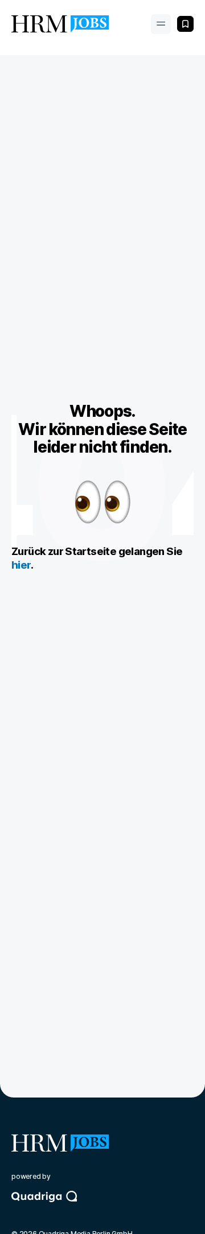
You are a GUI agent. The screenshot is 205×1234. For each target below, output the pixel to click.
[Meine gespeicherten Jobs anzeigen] (185, 24)
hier (21, 564)
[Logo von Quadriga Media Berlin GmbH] (102, 1207)
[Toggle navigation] (161, 24)
